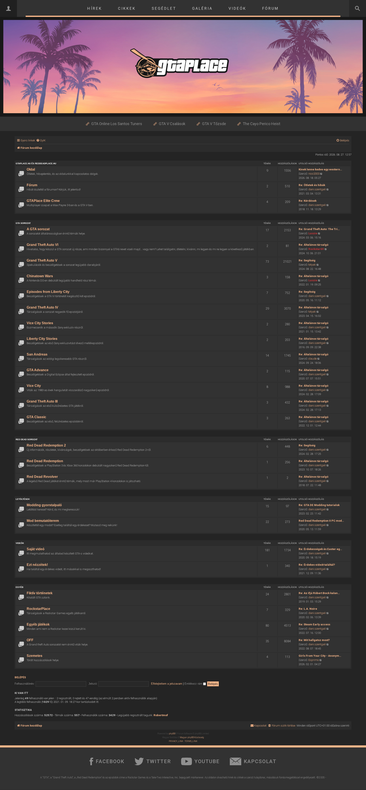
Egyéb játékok (38, 624)
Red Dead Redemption (45, 461)
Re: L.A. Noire (308, 608)
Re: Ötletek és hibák (312, 185)
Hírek (94, 8)
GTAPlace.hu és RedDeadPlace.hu (36, 163)
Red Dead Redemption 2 (46, 445)
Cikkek (127, 8)
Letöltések (23, 499)
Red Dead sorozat (26, 439)
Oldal (31, 169)
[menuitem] (41, 140)
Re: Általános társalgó (313, 244)
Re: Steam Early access (314, 624)
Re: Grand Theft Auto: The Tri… (319, 229)
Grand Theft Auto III (42, 401)
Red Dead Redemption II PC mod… (321, 520)
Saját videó (35, 549)
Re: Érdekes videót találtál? (317, 564)
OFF (30, 640)
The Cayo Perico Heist (261, 123)
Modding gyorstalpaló (44, 505)
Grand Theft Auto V (42, 260)
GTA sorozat (23, 223)
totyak (312, 264)
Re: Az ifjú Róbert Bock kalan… (319, 593)
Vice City (34, 385)
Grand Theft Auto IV (42, 307)
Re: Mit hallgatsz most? (314, 640)
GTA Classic (36, 417)
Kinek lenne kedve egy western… (320, 169)
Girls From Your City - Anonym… (320, 655)
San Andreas (37, 354)
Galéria (202, 8)
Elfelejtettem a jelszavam (166, 683)
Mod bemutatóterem (43, 521)
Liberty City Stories (42, 339)
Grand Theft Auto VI (42, 245)
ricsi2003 (313, 173)
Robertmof (161, 715)
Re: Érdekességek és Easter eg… (320, 549)
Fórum (270, 8)
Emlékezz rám (193, 683)
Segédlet (164, 8)
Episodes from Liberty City (48, 292)
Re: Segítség (307, 260)
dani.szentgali (317, 189)
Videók (237, 8)
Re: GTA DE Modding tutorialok (319, 505)
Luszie (312, 233)
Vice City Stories (40, 323)
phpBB (172, 733)
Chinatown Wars (40, 276)
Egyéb (19, 587)
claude (312, 358)
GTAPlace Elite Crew (43, 201)
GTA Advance (38, 370)
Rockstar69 (316, 249)
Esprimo (313, 660)
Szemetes (34, 656)
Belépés (20, 677)
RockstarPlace (38, 609)
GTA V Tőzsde (214, 123)
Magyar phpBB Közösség (192, 737)
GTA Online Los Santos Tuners (116, 123)
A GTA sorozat (38, 229)
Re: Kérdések (307, 200)
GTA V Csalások (172, 123)
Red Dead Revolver (42, 476)
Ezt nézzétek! (37, 565)
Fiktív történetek (40, 593)
